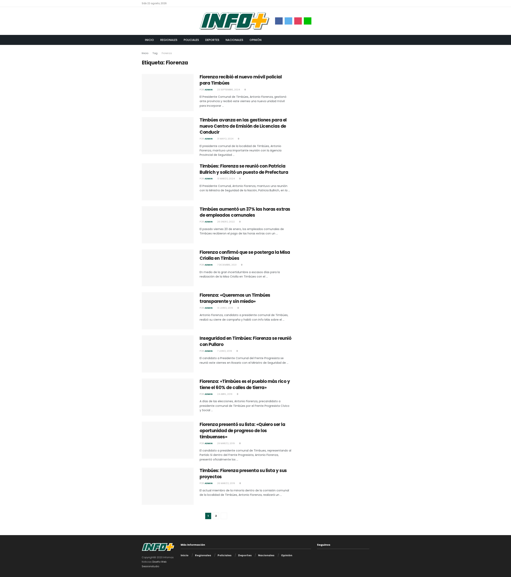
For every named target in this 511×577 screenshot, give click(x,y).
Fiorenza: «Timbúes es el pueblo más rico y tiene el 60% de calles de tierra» (245, 384)
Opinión (255, 40)
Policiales (191, 40)
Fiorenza (167, 53)
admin (209, 89)
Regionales (168, 40)
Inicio (149, 40)
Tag (155, 53)
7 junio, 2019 (224, 351)
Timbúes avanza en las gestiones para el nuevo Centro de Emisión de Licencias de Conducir (243, 126)
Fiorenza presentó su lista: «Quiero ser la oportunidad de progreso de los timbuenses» (242, 430)
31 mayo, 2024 (225, 138)
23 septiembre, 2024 (228, 89)
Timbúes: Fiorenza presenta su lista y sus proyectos (243, 473)
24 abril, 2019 (224, 394)
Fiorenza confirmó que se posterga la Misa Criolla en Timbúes (245, 255)
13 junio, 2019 (225, 307)
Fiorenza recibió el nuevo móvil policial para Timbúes (241, 80)
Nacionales (234, 40)
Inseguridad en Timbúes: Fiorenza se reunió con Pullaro (245, 341)
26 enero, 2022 (226, 221)
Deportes (212, 40)
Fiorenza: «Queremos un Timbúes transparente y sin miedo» (235, 298)
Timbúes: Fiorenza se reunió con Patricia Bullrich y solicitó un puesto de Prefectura (244, 169)
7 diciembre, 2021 (227, 264)
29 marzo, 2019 (226, 443)
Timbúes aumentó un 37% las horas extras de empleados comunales (245, 212)
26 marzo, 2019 (226, 483)
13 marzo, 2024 (226, 178)
